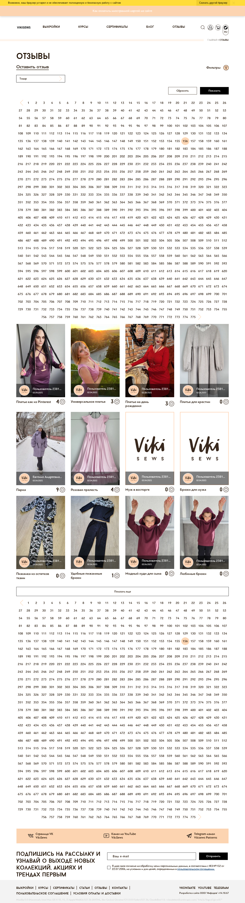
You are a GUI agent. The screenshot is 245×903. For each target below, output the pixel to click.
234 (161, 164)
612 (161, 271)
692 (153, 294)
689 (130, 294)
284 (130, 179)
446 (130, 225)
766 (122, 317)
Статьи (84, 888)
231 (138, 164)
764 (106, 317)
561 (185, 256)
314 (153, 187)
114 (67, 133)
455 (200, 225)
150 (138, 141)
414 (91, 217)
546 (67, 256)
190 (28, 156)
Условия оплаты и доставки (97, 893)
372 (185, 202)
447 (138, 225)
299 (36, 187)
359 (83, 202)
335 (106, 194)
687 (114, 294)
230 (130, 164)
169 (75, 148)
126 (161, 133)
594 (20, 271)
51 (209, 110)
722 (177, 301)
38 (107, 110)
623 (36, 279)
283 (122, 179)
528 (138, 248)
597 (44, 271)
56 (36, 118)
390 (114, 210)
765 (114, 317)
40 (122, 110)
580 (122, 263)
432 (20, 225)
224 (83, 164)
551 (106, 256)
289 (169, 179)
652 (51, 286)
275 (59, 179)
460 (28, 233)
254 (106, 171)
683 (83, 294)
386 (83, 210)
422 (153, 217)
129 (185, 133)
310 (122, 187)
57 (44, 118)
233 (153, 164)
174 (114, 148)
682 (75, 294)
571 (51, 263)
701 (224, 294)
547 (75, 256)
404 (224, 210)
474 (138, 233)
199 (98, 156)
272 (36, 179)
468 (91, 233)
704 (36, 301)
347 (200, 194)
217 (28, 164)
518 (59, 248)
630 (91, 279)
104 (200, 126)
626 (59, 279)
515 (36, 248)
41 (130, 110)
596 (36, 271)
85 (52, 126)
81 (20, 126)
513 (20, 248)
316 (169, 187)
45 (161, 110)
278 (83, 179)
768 (138, 317)
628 (75, 279)
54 (20, 118)
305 (83, 187)
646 (216, 279)
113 (59, 133)
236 (177, 164)
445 (122, 225)
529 (146, 248)
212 (200, 156)
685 (98, 294)
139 (51, 141)
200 (106, 156)
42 (138, 110)
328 (51, 194)
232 (146, 164)
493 (75, 240)
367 (146, 202)
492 (67, 240)
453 (185, 225)
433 (28, 225)
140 (59, 141)
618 (208, 271)
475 (146, 233)
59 (59, 118)
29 (36, 110)
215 (224, 156)
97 (146, 126)
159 (208, 141)
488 (36, 240)
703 (28, 301)
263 (177, 171)
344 (177, 194)
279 (91, 179)
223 (75, 164)
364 (122, 202)
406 (28, 217)
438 (67, 225)
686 (106, 294)
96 (138, 126)
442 (98, 225)
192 (44, 156)
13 (122, 103)
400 (193, 210)
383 (59, 210)
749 (177, 309)
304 (75, 187)
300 (44, 187)
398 (177, 210)
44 (154, 110)
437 (59, 225)
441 (91, 225)
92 (107, 126)
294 (208, 179)
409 (51, 217)
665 (153, 286)
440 (83, 225)
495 (91, 240)
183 (185, 148)
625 (51, 279)
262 (169, 171)
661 (122, 286)
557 (153, 256)
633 (114, 279)
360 (91, 202)
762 (91, 317)
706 (51, 301)
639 (161, 279)
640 (169, 279)
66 (114, 118)
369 (161, 202)
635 (130, 279)
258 (138, 171)
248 (59, 171)
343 (169, 194)
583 (146, 263)
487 (28, 240)
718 (146, 301)
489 (44, 240)
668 (177, 286)
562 (193, 256)
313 (146, 187)
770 (153, 317)
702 (20, 301)
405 (20, 217)
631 (98, 279)
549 (91, 256)
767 (130, 317)
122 (130, 133)
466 (75, 233)
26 (224, 103)
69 (138, 118)
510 (208, 240)
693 (161, 294)
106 (216, 126)
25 (216, 103)
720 (161, 301)
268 (216, 171)
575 (83, 263)
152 (153, 141)
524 (106, 248)
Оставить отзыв (32, 67)
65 (107, 118)
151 (146, 141)
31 (52, 110)
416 (106, 217)
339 (138, 194)
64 (99, 118)
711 (91, 301)
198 (91, 156)
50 (201, 110)
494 (83, 240)
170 (83, 148)
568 (28, 263)
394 (146, 210)
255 (114, 171)
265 (193, 171)
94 (122, 126)
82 (28, 126)
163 (28, 148)
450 (161, 225)
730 (28, 309)
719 (153, 301)
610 (146, 271)
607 (122, 271)
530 (153, 248)
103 (193, 126)
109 (28, 133)
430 (216, 217)
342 (161, 194)
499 (122, 240)
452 (177, 225)
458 (224, 225)
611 (153, 271)
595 (28, 271)
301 (51, 187)
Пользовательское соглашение (42, 893)
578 (106, 263)
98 (154, 126)
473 (130, 233)
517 (51, 248)
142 (75, 141)
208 (169, 156)
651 (44, 286)
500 (130, 240)
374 (200, 202)
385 (75, 210)
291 (185, 179)
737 (83, 309)
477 (161, 233)
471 (114, 233)
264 (185, 171)
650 (36, 286)
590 (200, 263)
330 (67, 194)
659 (106, 286)
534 (185, 248)
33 (67, 110)
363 (114, 202)
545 (59, 256)
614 (177, 271)
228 (114, 164)
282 (114, 179)
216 (20, 164)
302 (59, 187)
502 (146, 240)
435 (44, 225)
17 (154, 103)
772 (169, 317)
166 (51, 148)
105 (208, 126)
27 (20, 110)
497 (106, 240)
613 (169, 271)
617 (200, 271)
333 (91, 194)
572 (59, 263)
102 (185, 126)
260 (153, 171)
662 (130, 286)
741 (114, 309)
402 (208, 210)
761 (83, 317)
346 (193, 194)
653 (59, 286)
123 (138, 133)
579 (114, 263)
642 (185, 279)
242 (224, 164)
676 (28, 294)
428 (200, 217)
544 (51, 256)
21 (185, 103)
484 (216, 233)
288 (161, 179)
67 (122, 118)
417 (114, 217)
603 (91, 271)
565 (216, 256)
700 (216, 294)
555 (138, 256)
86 (59, 126)
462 (44, 233)
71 (154, 118)
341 (153, 194)
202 (122, 156)
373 (193, 202)
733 (51, 309)
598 (51, 271)
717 (138, 301)
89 (83, 126)
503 (153, 240)
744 (138, 309)
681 (67, 294)
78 (209, 118)
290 (177, 179)
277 (75, 179)
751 (193, 309)
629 (83, 279)
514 (28, 248)
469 (98, 233)
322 (216, 187)
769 (146, 317)
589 (193, 263)
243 (20, 171)
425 (177, 217)
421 (146, 217)
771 (161, 317)
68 (130, 118)
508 (193, 240)
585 (161, 263)
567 (20, 263)
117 (91, 133)
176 (130, 148)
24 (209, 103)
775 (193, 317)
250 (75, 171)
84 (44, 126)
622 (28, 279)
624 (44, 279)
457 (216, 225)
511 (216, 240)
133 (216, 133)
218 (36, 164)
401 (200, 210)
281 (106, 179)
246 (44, 171)
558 (161, 256)
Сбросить (182, 90)
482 (200, 233)
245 (36, 171)
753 (208, 309)
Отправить (213, 856)
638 (153, 279)
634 (122, 279)
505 (169, 240)
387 (91, 210)
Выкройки (51, 26)
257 (130, 171)
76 (193, 118)
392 (130, 210)
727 (216, 301)
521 (83, 248)
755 (224, 309)
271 (28, 179)
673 (216, 286)
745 (146, 309)
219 (44, 164)
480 (185, 233)
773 (177, 317)
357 (67, 202)
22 (193, 103)
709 (75, 301)
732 (44, 309)
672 (208, 286)
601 (75, 271)
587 (177, 263)
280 (98, 179)
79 (216, 118)
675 (20, 294)
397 (169, 210)
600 (67, 271)
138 (44, 141)
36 (91, 110)
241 (216, 164)
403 (216, 210)
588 (185, 263)
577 (98, 263)
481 (193, 233)
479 (177, 233)
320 (200, 187)
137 (36, 141)
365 (130, 202)
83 (36, 126)
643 (193, 279)
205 (146, 156)
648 (20, 286)
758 (59, 317)
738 (91, 309)
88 (75, 126)
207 (161, 156)
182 (177, 148)
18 (161, 103)
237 (185, 164)
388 (98, 210)
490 (51, 240)
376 (216, 202)
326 (36, 194)
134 (224, 133)
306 (91, 187)
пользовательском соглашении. (196, 869)
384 (67, 210)
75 (185, 118)
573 (67, 263)
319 (193, 187)
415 (98, 217)
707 (59, 301)
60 (67, 118)
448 (146, 225)
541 (28, 256)
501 (138, 240)
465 (67, 233)
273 (44, 179)
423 (161, 217)
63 (91, 118)
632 (106, 279)
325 (28, 194)
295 (216, 179)
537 (208, 248)
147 (114, 141)
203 (130, 156)
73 (169, 118)
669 (185, 286)
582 (138, 263)
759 (67, 317)
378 (20, 210)
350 (224, 194)
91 (99, 126)
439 (75, 225)
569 (36, 263)
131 (200, 133)
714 (114, 301)
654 (67, 286)
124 (146, 133)
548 (83, 256)
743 (130, 309)
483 (208, 233)
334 (98, 194)
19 (169, 103)
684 (91, 294)
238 (193, 164)
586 (169, 263)
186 (208, 148)
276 (67, 179)
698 (200, 294)
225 (91, 164)
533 (177, 248)
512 (224, 240)
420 (138, 217)
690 (138, 294)
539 (224, 248)
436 (51, 225)
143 (83, 141)
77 (201, 118)
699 (208, 294)
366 (138, 202)
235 (169, 164)
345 (185, 194)
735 (67, 309)
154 (169, 141)
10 (99, 103)
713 (106, 301)
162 (20, 148)
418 (122, 217)
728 (224, 301)
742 (122, 309)
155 (177, 141)
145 (98, 141)
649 (28, 286)
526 (122, 248)
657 (91, 286)
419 (130, 217)
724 (193, 301)
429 (208, 217)
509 (200, 240)
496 (98, 240)
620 (224, 271)
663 (138, 286)
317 (177, 187)
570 (44, 263)
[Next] (201, 317)
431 (224, 217)
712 (98, 301)
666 (161, 286)
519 (67, 248)
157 (193, 141)
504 (161, 240)
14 (130, 103)
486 (20, 240)
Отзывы (178, 26)
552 (114, 256)
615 (185, 271)
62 (83, 118)
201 (114, 156)
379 (28, 210)
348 (208, 194)
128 (177, 133)
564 (208, 256)
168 (67, 148)
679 (51, 294)
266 (200, 171)
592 (216, 263)
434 (36, 225)
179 (153, 148)
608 (130, 271)
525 (114, 248)
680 (59, 294)
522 (91, 248)
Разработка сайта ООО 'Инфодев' (198, 893)
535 (193, 248)
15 (138, 103)
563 (200, 256)
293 (200, 179)
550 (98, 256)
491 (59, 240)
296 (224, 179)
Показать (214, 90)
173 (106, 148)
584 (153, 263)
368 (153, 202)
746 (153, 309)
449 (153, 225)
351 (20, 202)
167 (59, 148)
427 (193, 217)
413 (83, 217)
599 (59, 271)
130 (193, 133)
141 (67, 141)
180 (161, 148)
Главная (212, 40)
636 (138, 279)
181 (169, 148)
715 (122, 301)
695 (177, 294)
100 (169, 126)
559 (169, 256)
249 (67, 171)
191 (36, 156)
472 (122, 233)
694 (169, 294)
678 (44, 294)
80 (224, 118)
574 (75, 263)
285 (138, 179)
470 (106, 233)
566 (224, 256)
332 (83, 194)
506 (177, 240)
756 (44, 317)
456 (208, 225)
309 (114, 187)
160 (216, 141)
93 (114, 126)
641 (177, 279)
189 (20, 156)
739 (98, 309)
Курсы (83, 26)
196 (75, 156)
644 (200, 279)
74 (177, 118)
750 (185, 309)
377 (224, 202)
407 (36, 217)
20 (177, 103)
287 (153, 179)
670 (193, 286)
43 (146, 110)
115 (75, 133)
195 (67, 156)
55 (28, 118)
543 (44, 256)
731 (36, 309)
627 (67, 279)
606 (114, 271)
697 (193, 294)
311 (130, 187)
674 (224, 286)
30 (44, 110)
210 (185, 156)
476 (153, 233)
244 (28, 171)
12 (114, 103)
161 (224, 141)
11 (107, 103)
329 (59, 194)
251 (83, 171)
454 (193, 225)
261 (161, 171)
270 (20, 179)
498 (114, 240)
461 (36, 233)
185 (200, 148)
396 (161, 210)
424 (169, 217)
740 (106, 309)
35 (83, 110)
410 (59, 217)
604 (98, 271)
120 (114, 133)
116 (83, 133)
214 (216, 156)
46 (169, 110)
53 (224, 110)
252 (91, 171)
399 (185, 210)
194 (59, 156)
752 (200, 309)
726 (208, 301)
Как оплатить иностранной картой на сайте (122, 11)
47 (177, 110)
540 (20, 256)
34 (75, 110)
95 (130, 126)
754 (216, 309)
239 (200, 164)
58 (52, 118)
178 (146, 148)
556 (146, 256)
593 (224, 263)
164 (36, 148)
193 (51, 156)
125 (153, 133)
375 (208, 202)
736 (75, 309)
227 (106, 164)
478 (169, 233)
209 (177, 156)
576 (91, 263)
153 (161, 141)
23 (201, 103)
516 (44, 248)
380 (36, 210)
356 (59, 202)
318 (185, 187)
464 (59, 233)
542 (36, 256)
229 (122, 164)
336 (114, 194)
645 (208, 279)
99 (161, 126)
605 (106, 271)
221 (59, 164)
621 (20, 279)
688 (122, 294)
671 (200, 286)
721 (169, 301)
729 (20, 309)
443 (106, 225)
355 (51, 202)
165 (44, 148)
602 (83, 271)
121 (122, 133)
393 (138, 210)
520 (75, 248)
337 (122, 194)
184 (193, 148)
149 (130, 141)
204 (138, 156)
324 (20, 194)
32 (59, 110)
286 (146, 179)
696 (185, 294)
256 (122, 171)
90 (91, 126)
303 (67, 187)
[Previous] (20, 103)
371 (177, 202)
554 (130, 256)
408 (44, 217)
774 (185, 317)
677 (36, 294)
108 (20, 133)
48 (185, 110)
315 (161, 187)
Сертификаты (117, 26)
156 (185, 141)
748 (169, 309)
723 (185, 301)
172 (98, 148)
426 (185, 217)
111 (44, 133)
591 (208, 263)
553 (122, 256)
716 (130, 301)
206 (153, 156)
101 (177, 126)
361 (98, 202)
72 (161, 118)
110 (36, 133)
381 (44, 210)
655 (75, 286)
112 (51, 133)
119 (106, 133)
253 (98, 171)
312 (138, 187)
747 (161, 309)
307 (98, 187)
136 (28, 141)
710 (83, 301)
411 (67, 217)
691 (146, 294)
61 (75, 118)
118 (98, 133)
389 (106, 210)
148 (122, 141)
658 (98, 286)
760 (75, 317)
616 (193, 271)
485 (224, 233)
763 (98, 317)
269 (224, 171)
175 (122, 148)
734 (59, 309)
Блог (150, 26)
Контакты (119, 888)
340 (146, 194)
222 (67, 164)
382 (51, 210)
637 (146, 279)
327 (44, 194)
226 (98, 164)
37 (99, 110)
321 (208, 187)
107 (224, 126)
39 (114, 110)
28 (28, 110)
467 (83, 233)
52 (216, 110)
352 (28, 202)
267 (208, 171)
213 (208, 156)
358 (75, 202)
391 (122, 210)
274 (51, 179)
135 (20, 141)
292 (193, 179)
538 (216, 248)
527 (130, 248)
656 (83, 286)
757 (51, 317)
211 (193, 156)
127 (169, 133)
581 (130, 263)
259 (146, 171)
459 (20, 233)
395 (153, 210)
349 (216, 194)
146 (106, 141)
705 (44, 301)
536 (200, 248)
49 (193, 110)
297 (20, 187)
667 (169, 286)
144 (91, 141)
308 (106, 187)
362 (106, 202)
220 (51, 164)
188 (224, 148)
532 (169, 248)
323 (224, 187)
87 (67, 126)
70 (146, 118)
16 (146, 103)
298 (28, 187)
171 (91, 148)
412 (75, 217)
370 (169, 202)
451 (169, 225)
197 (83, 156)
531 (161, 248)
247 (51, 171)
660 (114, 286)
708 (67, 301)
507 (185, 240)
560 (177, 256)
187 (216, 148)
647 (224, 279)
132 (208, 133)
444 (114, 225)
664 (146, 286)
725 (200, 301)
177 (138, 148)
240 (208, 164)
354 (44, 202)
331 (75, 194)
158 (200, 141)
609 (138, 271)
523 (98, 248)
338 (130, 194)
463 (51, 233)
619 (216, 271)
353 (36, 202)
